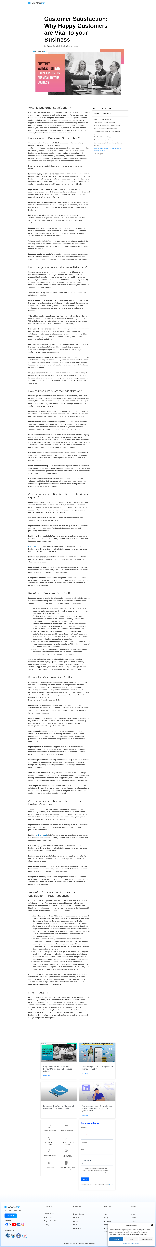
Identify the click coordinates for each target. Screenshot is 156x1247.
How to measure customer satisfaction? (105, 128)
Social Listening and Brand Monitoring (67, 1168)
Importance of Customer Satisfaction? (105, 122)
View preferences (146, 1239)
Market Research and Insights (67, 1143)
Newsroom (107, 1221)
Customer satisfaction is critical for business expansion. (107, 133)
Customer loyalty (35, 546)
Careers (133, 1217)
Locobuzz (67, 1010)
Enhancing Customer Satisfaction (104, 140)
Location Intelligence (67, 1130)
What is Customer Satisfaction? (103, 119)
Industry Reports (78, 1214)
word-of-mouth (41, 835)
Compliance (77, 1228)
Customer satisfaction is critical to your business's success (108, 144)
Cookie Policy (126, 1243)
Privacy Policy (135, 1243)
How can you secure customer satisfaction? (107, 125)
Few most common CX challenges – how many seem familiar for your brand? (97, 1108)
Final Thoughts (98, 153)
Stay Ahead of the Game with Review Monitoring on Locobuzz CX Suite (57, 1069)
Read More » (46, 1076)
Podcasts (76, 1221)
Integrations (50, 1167)
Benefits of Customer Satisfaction (104, 137)
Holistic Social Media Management (50, 1131)
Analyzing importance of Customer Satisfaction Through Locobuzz (108, 149)
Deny (131, 1239)
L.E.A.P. (133, 1221)
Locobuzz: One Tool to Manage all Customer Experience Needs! (58, 1107)
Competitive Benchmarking (67, 1156)
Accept (116, 1239)
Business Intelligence (50, 1155)
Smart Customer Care (50, 1143)
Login (105, 1214)
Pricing (106, 1217)
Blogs (75, 1225)
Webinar (76, 1217)
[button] (152, 1225)
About (133, 1214)
